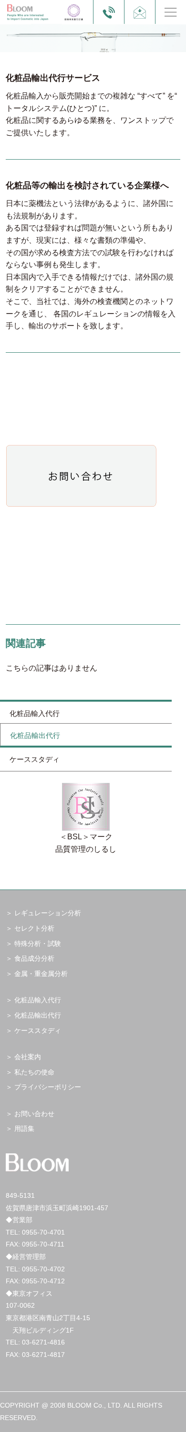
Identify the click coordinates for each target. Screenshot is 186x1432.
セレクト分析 (34, 928)
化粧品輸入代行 (35, 713)
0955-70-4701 (43, 1232)
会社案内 (27, 1057)
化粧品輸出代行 (35, 735)
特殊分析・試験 (37, 943)
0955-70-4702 (43, 1269)
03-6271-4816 (43, 1342)
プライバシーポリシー (47, 1087)
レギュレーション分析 (47, 913)
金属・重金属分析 (41, 973)
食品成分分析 (34, 958)
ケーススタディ (35, 759)
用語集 (24, 1128)
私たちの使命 (34, 1072)
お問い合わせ (34, 1113)
